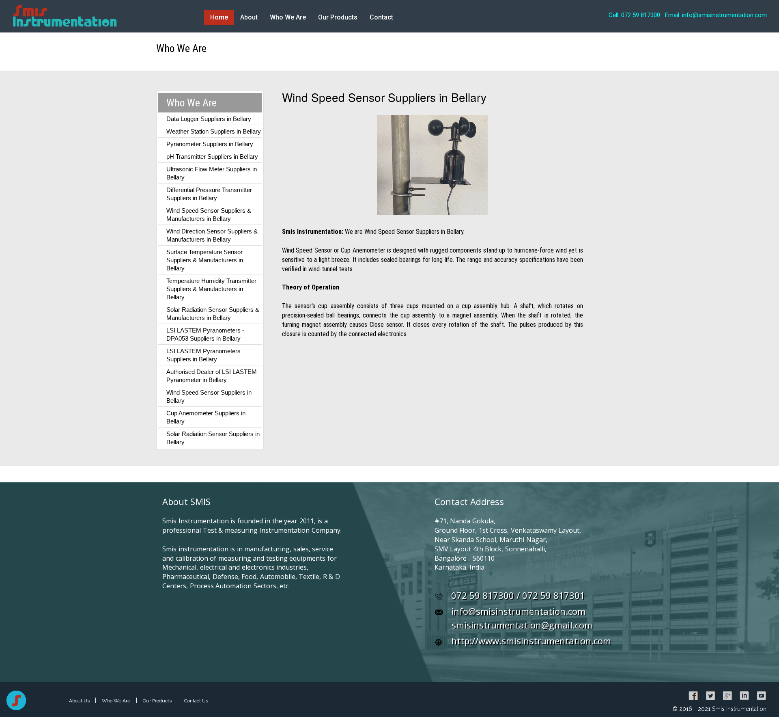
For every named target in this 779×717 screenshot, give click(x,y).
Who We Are (288, 17)
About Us (80, 701)
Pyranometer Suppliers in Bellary (209, 143)
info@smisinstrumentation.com (518, 611)
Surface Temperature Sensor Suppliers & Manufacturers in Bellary (204, 260)
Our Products (337, 17)
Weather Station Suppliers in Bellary (213, 131)
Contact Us (196, 701)
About (249, 17)
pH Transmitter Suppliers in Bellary (212, 156)
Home (219, 17)
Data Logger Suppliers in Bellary (208, 118)
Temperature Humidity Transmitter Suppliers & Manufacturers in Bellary (211, 288)
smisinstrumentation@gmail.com (522, 625)
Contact (381, 17)
